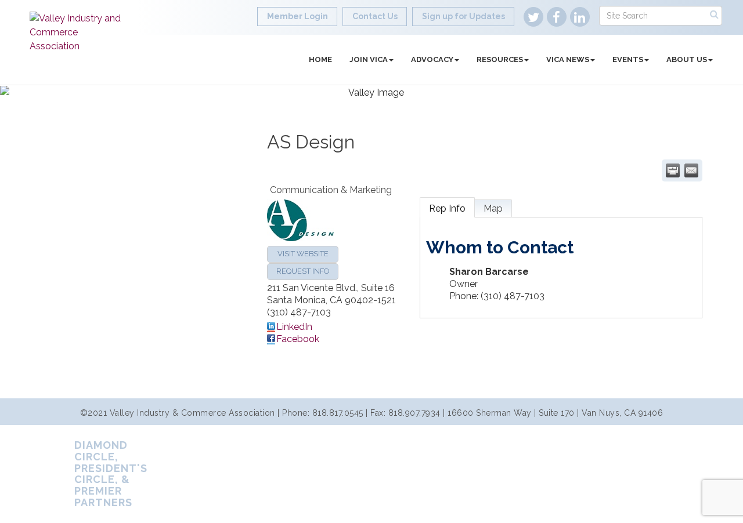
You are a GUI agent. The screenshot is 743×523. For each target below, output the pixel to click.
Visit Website (303, 253)
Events (627, 59)
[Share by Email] (691, 170)
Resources (500, 59)
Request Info (302, 271)
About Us (686, 59)
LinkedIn (294, 326)
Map (493, 208)
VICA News (567, 59)
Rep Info (447, 208)
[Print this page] (673, 170)
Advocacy (432, 59)
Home (320, 59)
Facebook (297, 338)
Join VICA (368, 59)
